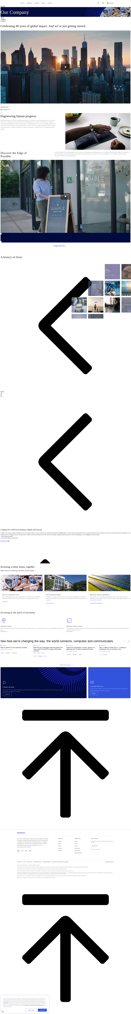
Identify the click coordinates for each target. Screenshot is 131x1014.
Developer (60, 850)
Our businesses (77, 850)
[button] (60, 861)
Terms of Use (19, 861)
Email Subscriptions (78, 852)
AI (100, 654)
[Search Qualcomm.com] (98, 2)
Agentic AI (69, 654)
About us (76, 841)
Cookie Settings (31, 1010)
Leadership (3, 19)
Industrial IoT (8, 652)
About (2, 17)
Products (59, 841)
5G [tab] (1, 396)
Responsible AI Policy (47, 861)
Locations (3, 21)
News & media (77, 848)
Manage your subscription (96, 849)
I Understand (42, 1010)
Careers (76, 843)
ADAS (35, 656)
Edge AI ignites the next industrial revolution (14, 647)
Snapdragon (40, 656)
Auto (45, 656)
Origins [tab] (2, 391)
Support (59, 843)
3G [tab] (1, 393)
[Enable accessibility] (2, 1011)
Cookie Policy (29, 861)
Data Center (105, 654)
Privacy (24, 861)
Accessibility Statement (37, 861)
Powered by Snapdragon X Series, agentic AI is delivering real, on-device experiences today (80, 648)
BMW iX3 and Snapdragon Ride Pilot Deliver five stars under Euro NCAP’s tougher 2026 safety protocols (48, 649)
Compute (80, 654)
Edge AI (2, 652)
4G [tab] (1, 395)
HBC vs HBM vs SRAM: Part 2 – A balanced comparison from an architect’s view (112, 648)
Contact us (60, 848)
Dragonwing (14, 652)
